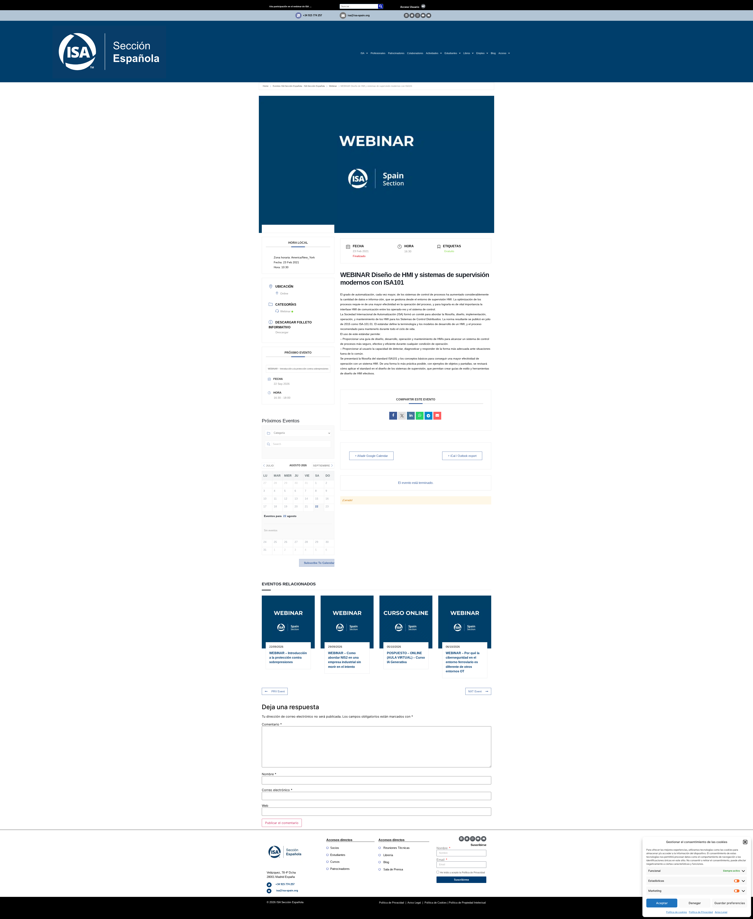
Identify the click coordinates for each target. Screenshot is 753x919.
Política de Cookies (436, 902)
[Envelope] (428, 15)
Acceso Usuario (409, 6)
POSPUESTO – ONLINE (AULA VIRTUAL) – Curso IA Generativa (406, 657)
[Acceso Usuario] (423, 6)
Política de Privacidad (701, 912)
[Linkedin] (406, 15)
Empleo (480, 53)
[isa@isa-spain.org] (343, 15)
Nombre (269, 774)
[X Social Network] (402, 416)
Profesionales (378, 53)
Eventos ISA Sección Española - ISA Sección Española (299, 86)
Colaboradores (415, 53)
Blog (493, 53)
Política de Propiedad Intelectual (467, 902)
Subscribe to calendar (319, 562)
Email (441, 859)
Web (265, 805)
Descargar (282, 332)
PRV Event (278, 691)
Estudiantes (451, 53)
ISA (362, 53)
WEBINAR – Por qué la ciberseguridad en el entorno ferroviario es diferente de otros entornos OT (462, 662)
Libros (466, 53)
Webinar (333, 86)
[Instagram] (417, 15)
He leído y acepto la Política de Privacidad (462, 872)
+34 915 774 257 (312, 15)
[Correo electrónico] (437, 416)
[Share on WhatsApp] (420, 416)
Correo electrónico (277, 789)
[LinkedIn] (411, 416)
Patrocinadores (396, 53)
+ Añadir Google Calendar (371, 455)
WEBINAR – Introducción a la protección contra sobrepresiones (298, 369)
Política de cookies (676, 912)
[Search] (380, 6)
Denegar (695, 903)
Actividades (432, 53)
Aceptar (662, 903)
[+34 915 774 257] (298, 15)
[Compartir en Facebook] (393, 416)
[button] (745, 842)
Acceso (502, 53)
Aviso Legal (721, 912)
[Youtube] (423, 15)
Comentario (272, 724)
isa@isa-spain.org (359, 15)
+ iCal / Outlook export (462, 455)
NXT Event (475, 691)
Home (265, 86)
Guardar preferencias (729, 903)
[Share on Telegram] (428, 416)
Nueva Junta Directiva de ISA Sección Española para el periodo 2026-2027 (292, 6)
